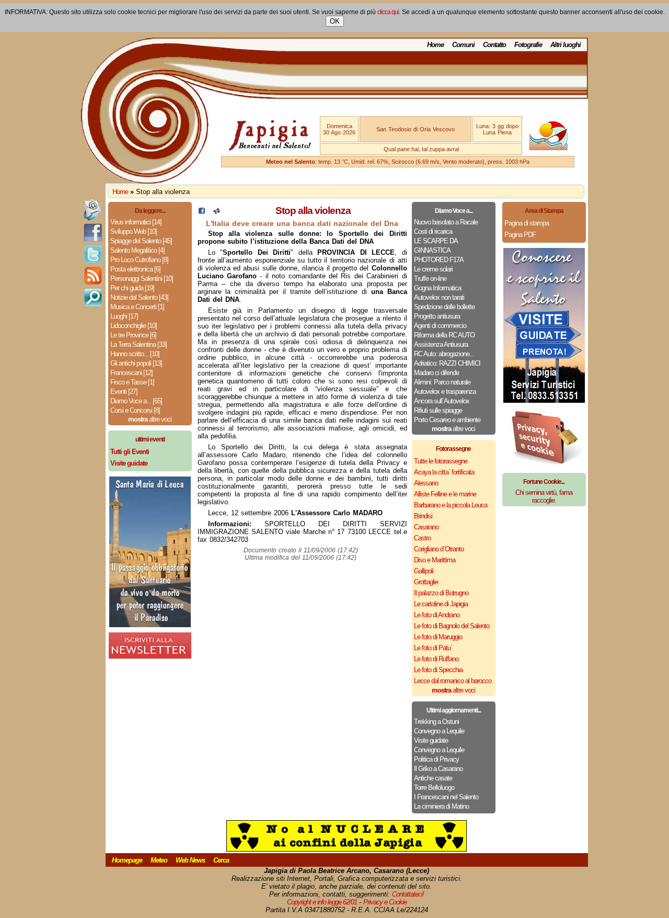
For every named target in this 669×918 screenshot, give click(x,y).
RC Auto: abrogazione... (444, 354)
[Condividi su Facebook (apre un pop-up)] (202, 212)
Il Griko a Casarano (438, 769)
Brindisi (423, 516)
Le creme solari (433, 269)
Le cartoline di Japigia (441, 604)
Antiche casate (433, 778)
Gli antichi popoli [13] (136, 363)
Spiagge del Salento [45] (141, 241)
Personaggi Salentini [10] (141, 278)
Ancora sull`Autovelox (441, 401)
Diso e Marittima (434, 560)
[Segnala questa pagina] (216, 212)
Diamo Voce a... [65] (136, 401)
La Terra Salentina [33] (138, 344)
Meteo (159, 860)
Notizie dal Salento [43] (139, 297)
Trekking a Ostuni (436, 722)
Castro (422, 538)
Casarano (426, 527)
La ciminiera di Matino (441, 806)
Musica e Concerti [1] (137, 307)
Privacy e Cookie (385, 902)
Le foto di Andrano (436, 615)
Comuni (463, 45)
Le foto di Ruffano (436, 659)
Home (435, 45)
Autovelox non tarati (439, 297)
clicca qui (388, 12)
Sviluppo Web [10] (133, 231)
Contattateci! (408, 894)
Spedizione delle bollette (444, 307)
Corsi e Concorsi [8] (135, 410)
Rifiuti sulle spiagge (438, 410)
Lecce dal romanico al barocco (452, 681)
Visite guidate (431, 740)
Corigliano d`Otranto (439, 549)
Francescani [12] (131, 373)
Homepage (127, 860)
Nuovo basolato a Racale (446, 222)
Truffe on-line (430, 278)
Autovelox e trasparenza (445, 391)
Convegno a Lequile (439, 731)
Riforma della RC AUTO (444, 335)
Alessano (426, 483)
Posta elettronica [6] (135, 269)
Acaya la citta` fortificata (444, 472)
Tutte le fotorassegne (440, 461)
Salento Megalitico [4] (137, 250)
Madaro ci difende (436, 373)
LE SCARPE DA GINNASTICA (435, 245)
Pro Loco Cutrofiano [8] (139, 260)
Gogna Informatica (437, 288)
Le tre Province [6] (133, 335)
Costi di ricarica (433, 231)
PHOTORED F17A (439, 260)
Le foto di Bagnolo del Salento (451, 626)
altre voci (149, 419)
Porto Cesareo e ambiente (447, 420)
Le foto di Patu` (433, 648)
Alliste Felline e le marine (445, 494)
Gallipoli (423, 571)
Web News (190, 860)
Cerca (221, 860)
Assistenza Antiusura (441, 344)
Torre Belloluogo (434, 787)
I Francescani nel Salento (446, 797)
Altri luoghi (565, 45)
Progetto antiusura (437, 316)
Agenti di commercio (440, 326)
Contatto (494, 45)
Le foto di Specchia (438, 670)
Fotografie (528, 45)
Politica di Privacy (436, 759)
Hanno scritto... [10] (134, 354)
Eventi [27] (123, 391)
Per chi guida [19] (132, 288)
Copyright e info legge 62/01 (322, 902)
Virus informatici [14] (136, 222)
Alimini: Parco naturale (442, 382)
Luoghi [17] (124, 316)
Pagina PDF (520, 235)
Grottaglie (426, 582)
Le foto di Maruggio (438, 637)
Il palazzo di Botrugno (441, 593)
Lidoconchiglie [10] (133, 326)
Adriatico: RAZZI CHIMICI (447, 363)
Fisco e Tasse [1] (132, 382)
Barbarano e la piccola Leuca (450, 505)
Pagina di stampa (526, 223)
